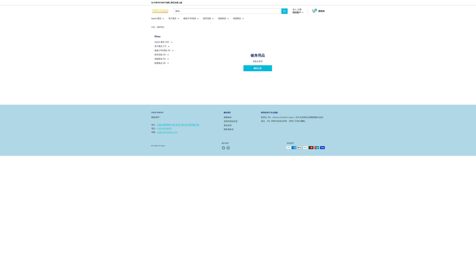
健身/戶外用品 (189, 18)
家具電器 (207, 18)
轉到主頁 (258, 68)
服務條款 (228, 117)
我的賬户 (297, 12)
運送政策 (228, 125)
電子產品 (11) (160, 46)
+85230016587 (164, 128)
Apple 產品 (156, 18)
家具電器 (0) (160, 54)
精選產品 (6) (160, 63)
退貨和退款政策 (231, 121)
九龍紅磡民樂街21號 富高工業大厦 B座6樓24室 (178, 124)
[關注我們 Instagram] (228, 148)
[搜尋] (284, 11)
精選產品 (237, 18)
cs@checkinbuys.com (167, 132)
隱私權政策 (229, 129)
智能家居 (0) (160, 59)
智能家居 (222, 18)
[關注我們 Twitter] (223, 148)
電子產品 (172, 18)
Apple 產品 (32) (162, 42)
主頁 (153, 27)
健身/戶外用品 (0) (162, 50)
